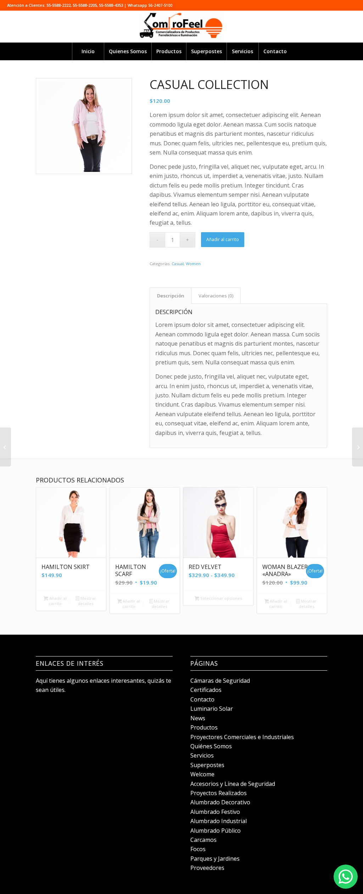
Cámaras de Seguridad (220, 681)
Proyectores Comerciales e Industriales (242, 737)
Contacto (202, 699)
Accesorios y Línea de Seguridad (232, 784)
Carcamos (203, 840)
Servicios (202, 755)
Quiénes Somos (211, 746)
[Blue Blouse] (5, 447)
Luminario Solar (211, 709)
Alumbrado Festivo (215, 812)
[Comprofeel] (181, 27)
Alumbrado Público (215, 830)
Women (193, 263)
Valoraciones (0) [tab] (216, 295)
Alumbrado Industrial (218, 821)
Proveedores (207, 868)
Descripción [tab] (170, 295)
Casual (178, 263)
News (197, 718)
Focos (198, 849)
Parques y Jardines (215, 858)
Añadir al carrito (222, 239)
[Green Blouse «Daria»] (357, 447)
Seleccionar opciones (220, 598)
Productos (204, 727)
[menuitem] (88, 51)
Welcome (202, 774)
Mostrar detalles (87, 601)
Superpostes (207, 765)
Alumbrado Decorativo (220, 802)
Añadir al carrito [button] (57, 601)
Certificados (206, 690)
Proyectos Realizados (218, 793)
